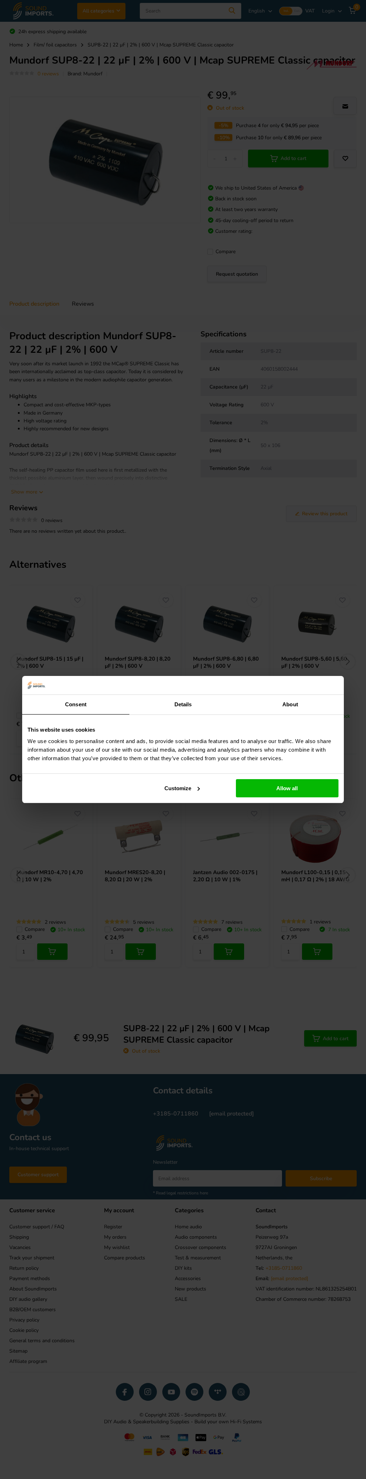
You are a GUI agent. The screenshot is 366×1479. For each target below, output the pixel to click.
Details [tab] (183, 704)
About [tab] (290, 704)
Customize (177, 788)
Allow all (287, 788)
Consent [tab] (75, 704)
